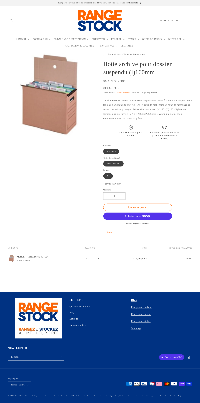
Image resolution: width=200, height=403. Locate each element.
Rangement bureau (141, 314)
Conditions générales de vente (154, 396)
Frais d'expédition (124, 93)
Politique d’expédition (115, 396)
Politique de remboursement (43, 396)
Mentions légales (177, 396)
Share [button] (109, 232)
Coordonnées (133, 396)
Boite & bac (114, 54)
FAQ (72, 312)
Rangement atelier (140, 321)
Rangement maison (141, 307)
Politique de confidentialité (69, 396)
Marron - (111, 151)
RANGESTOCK (21, 396)
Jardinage (136, 328)
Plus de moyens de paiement (137, 224)
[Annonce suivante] (191, 3)
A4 (108, 176)
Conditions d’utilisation (93, 396)
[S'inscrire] (60, 357)
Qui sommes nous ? (80, 306)
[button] (11, 20)
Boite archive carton (134, 54)
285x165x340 (113, 163)
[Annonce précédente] (8, 3)
